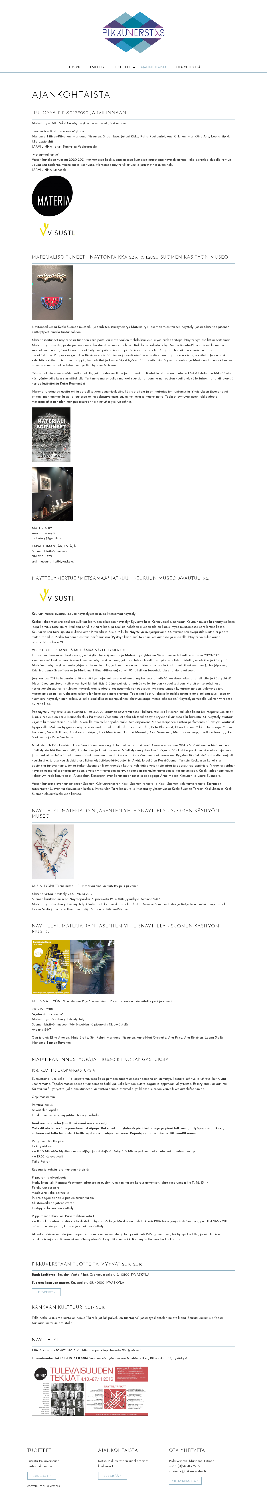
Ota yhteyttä (188, 67)
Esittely (97, 67)
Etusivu (73, 67)
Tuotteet (122, 67)
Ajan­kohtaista (154, 67)
